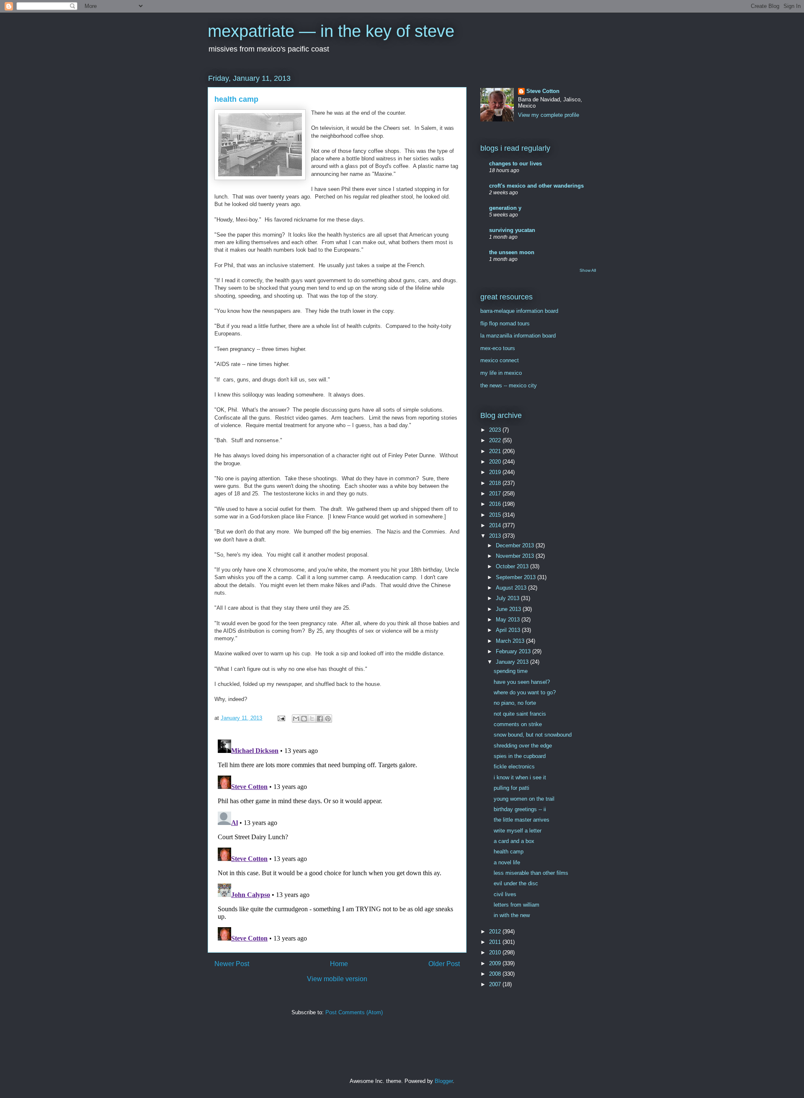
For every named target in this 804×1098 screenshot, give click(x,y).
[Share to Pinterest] (328, 718)
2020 (495, 462)
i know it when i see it (520, 777)
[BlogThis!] (304, 718)
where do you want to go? (525, 692)
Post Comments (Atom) (354, 1012)
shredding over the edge (523, 745)
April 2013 (509, 630)
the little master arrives (521, 820)
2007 (495, 984)
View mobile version (337, 978)
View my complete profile (548, 115)
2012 (495, 931)
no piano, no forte (515, 703)
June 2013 (509, 609)
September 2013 (516, 577)
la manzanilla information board (518, 335)
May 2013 (508, 619)
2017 (495, 493)
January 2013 (513, 662)
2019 (495, 472)
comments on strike (518, 724)
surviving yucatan (512, 230)
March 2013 (511, 641)
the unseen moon (511, 252)
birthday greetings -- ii (520, 809)
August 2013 (512, 588)
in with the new (512, 915)
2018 (495, 483)
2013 (495, 536)
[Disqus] (337, 841)
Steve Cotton (542, 91)
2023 (495, 430)
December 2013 (516, 545)
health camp (508, 851)
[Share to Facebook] (320, 718)
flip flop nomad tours (505, 323)
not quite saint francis (520, 714)
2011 (495, 942)
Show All (588, 270)
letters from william (516, 905)
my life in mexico (501, 373)
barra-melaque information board (519, 311)
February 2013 (514, 651)
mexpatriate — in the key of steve (331, 31)
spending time (511, 671)
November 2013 (516, 556)
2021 (495, 451)
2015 (495, 515)
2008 (495, 974)
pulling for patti (511, 788)
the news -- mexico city (508, 385)
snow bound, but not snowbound (533, 735)
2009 (495, 963)
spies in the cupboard (520, 756)
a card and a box (514, 841)
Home (339, 963)
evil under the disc (516, 883)
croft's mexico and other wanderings (536, 186)
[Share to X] (312, 718)
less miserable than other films (531, 873)
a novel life (507, 862)
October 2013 (513, 566)
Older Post (444, 963)
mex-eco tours (497, 348)
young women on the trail (524, 799)
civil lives (505, 894)
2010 (495, 952)
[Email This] (296, 718)
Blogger (444, 1081)
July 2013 (508, 598)
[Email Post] (281, 718)
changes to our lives (515, 163)
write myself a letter (517, 830)
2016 (495, 504)
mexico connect (499, 360)
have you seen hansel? (522, 682)
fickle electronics (514, 766)
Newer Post (231, 963)
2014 (495, 525)
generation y (505, 208)
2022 (495, 440)
